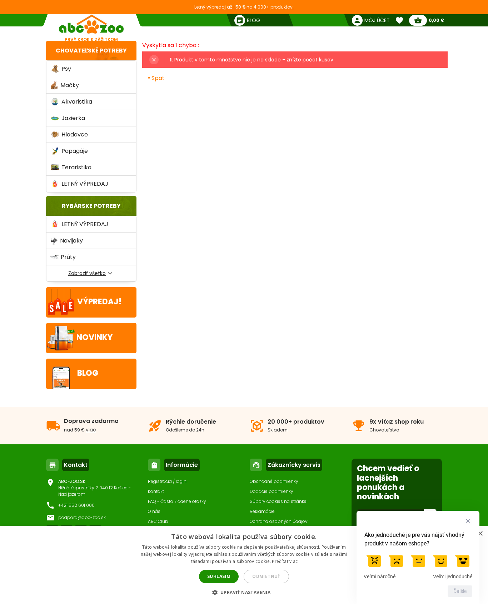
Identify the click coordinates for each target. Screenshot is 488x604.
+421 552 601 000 (76, 505)
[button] (244, 592)
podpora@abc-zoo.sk (82, 517)
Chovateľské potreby (91, 50)
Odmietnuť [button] (266, 576)
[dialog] (244, 565)
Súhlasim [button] (218, 576)
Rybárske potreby (91, 206)
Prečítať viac (285, 561)
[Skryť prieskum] (468, 520)
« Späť (156, 78)
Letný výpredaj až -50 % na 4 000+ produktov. (244, 7)
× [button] (480, 533)
